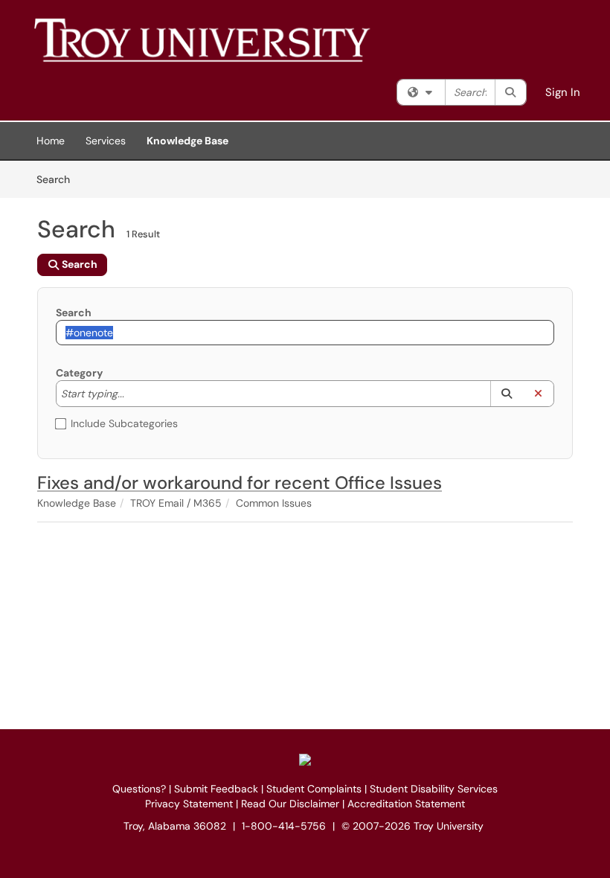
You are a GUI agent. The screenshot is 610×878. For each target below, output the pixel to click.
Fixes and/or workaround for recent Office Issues (239, 482)
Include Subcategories (124, 423)
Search (58, 179)
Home (50, 140)
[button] (506, 393)
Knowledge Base (187, 140)
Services (106, 140)
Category (79, 372)
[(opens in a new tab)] (249, 39)
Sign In (562, 92)
